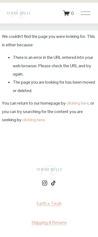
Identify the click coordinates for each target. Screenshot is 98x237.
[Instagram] (44, 183)
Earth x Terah (49, 203)
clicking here (77, 103)
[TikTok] (53, 183)
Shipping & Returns (49, 222)
